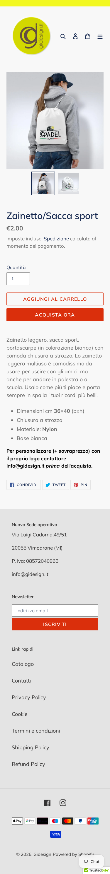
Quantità (16, 267)
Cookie (20, 714)
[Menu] (100, 36)
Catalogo (23, 664)
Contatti (21, 680)
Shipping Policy (30, 747)
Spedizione (56, 238)
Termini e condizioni (36, 730)
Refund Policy (28, 764)
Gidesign (42, 854)
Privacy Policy (29, 697)
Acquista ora (55, 315)
